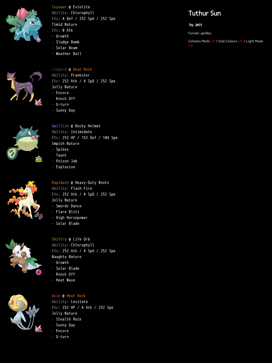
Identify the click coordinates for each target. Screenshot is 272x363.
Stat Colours (227, 41)
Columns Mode (199, 41)
